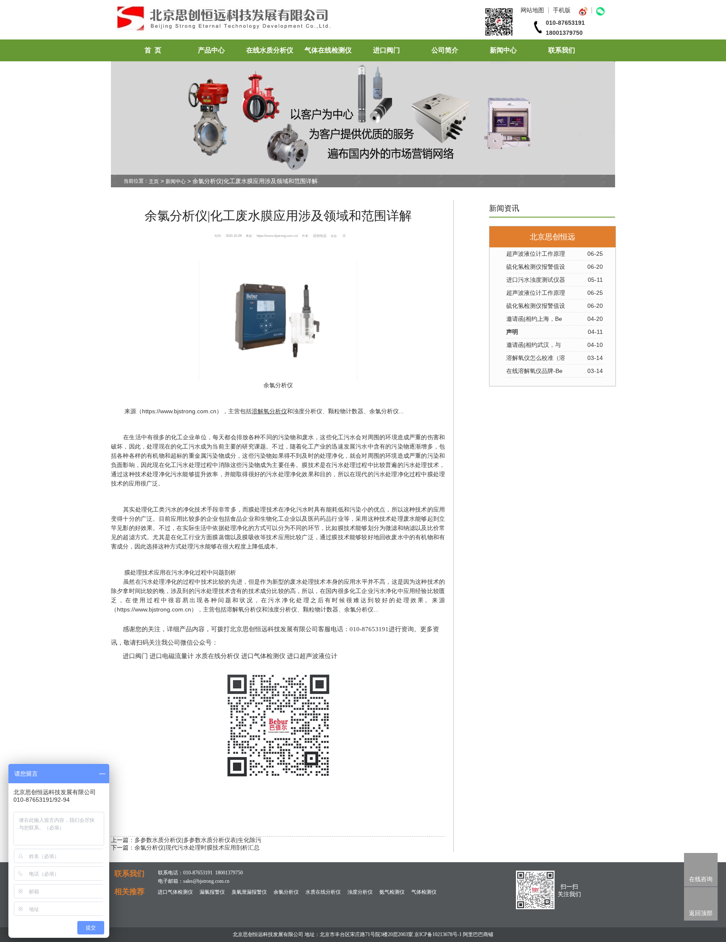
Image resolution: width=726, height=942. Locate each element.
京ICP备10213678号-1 (438, 934)
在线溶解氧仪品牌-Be (534, 370)
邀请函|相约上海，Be (534, 318)
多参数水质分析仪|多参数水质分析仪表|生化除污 (197, 840)
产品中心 (211, 50)
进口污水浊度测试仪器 (535, 279)
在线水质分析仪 (269, 50)
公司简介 (444, 50)
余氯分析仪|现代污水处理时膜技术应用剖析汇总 (197, 847)
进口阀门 (386, 50)
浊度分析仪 (360, 892)
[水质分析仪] (316, 35)
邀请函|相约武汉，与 (533, 344)
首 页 (153, 50)
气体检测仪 (424, 892)
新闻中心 (503, 50)
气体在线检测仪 (328, 50)
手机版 (562, 10)
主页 (154, 181)
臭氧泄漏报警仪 (249, 892)
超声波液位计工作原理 (535, 253)
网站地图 (532, 10)
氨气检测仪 (392, 892)
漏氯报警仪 (212, 892)
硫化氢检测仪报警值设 (535, 266)
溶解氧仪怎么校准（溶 (535, 357)
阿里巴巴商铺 (478, 934)
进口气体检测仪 (175, 892)
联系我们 (561, 50)
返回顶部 (701, 913)
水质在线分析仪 (323, 892)
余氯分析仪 (278, 385)
